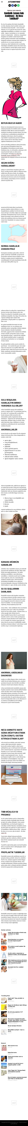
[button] (2, 1)
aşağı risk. (4, 833)
